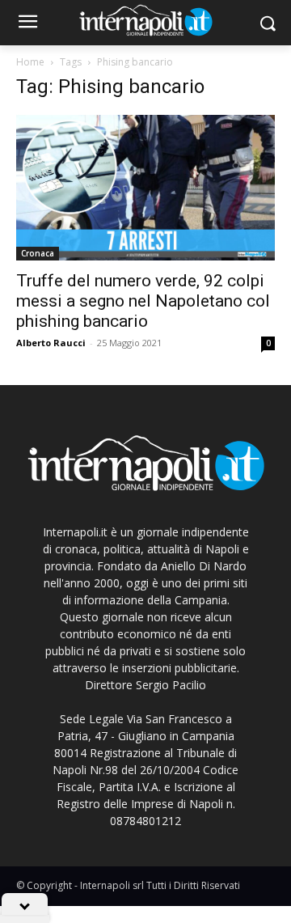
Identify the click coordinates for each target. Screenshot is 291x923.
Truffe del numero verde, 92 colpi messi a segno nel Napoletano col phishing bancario (143, 301)
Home (30, 62)
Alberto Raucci (51, 343)
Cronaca (37, 253)
